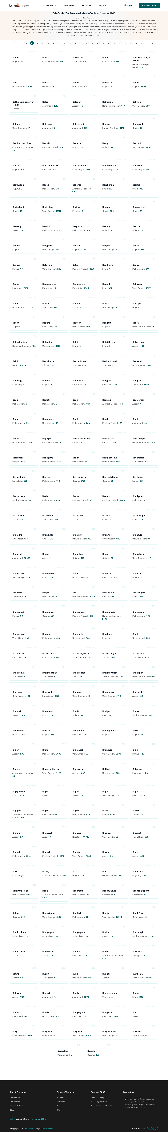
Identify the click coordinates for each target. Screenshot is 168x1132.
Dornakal (137, 951)
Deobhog (17, 380)
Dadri (15, 82)
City (58, 1110)
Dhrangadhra (109, 730)
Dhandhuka (78, 554)
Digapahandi (18, 791)
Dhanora (106, 573)
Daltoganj (47, 124)
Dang (105, 143)
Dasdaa (16, 245)
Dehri (75, 342)
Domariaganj (49, 912)
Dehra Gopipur (19, 342)
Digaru (45, 791)
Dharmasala (78, 672)
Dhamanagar (139, 515)
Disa (74, 871)
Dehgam (106, 322)
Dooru (105, 951)
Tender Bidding (97, 1098)
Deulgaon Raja (109, 457)
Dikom (135, 810)
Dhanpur (136, 573)
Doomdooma (48, 951)
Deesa (15, 322)
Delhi (15, 361)
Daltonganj (78, 124)
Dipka (15, 871)
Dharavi (46, 634)
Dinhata (76, 852)
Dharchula (77, 634)
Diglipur (16, 810)
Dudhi (75, 973)
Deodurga (77, 380)
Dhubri (15, 749)
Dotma (15, 973)
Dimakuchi (47, 832)
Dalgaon (76, 101)
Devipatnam (18, 496)
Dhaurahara (108, 692)
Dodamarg (77, 890)
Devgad (46, 476)
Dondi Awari (138, 912)
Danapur (76, 143)
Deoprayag (48, 419)
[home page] (18, 5)
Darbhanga (108, 184)
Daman (106, 124)
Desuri (75, 457)
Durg (14, 1031)
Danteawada (109, 165)
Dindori (16, 852)
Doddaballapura (140, 890)
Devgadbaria (79, 476)
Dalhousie (107, 101)
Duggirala (137, 973)
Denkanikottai (109, 361)
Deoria (15, 438)
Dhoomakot (18, 730)
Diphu (135, 852)
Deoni (15, 419)
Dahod (135, 82)
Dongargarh (78, 932)
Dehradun (47, 342)
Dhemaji (16, 711)
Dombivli (76, 912)
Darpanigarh (138, 207)
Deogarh (106, 380)
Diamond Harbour (51, 769)
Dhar (74, 592)
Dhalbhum (47, 515)
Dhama (106, 515)
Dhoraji (46, 730)
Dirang (45, 871)
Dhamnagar (48, 534)
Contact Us (15, 1098)
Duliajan (16, 993)
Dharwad (47, 692)
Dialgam (16, 769)
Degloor (76, 322)
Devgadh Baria (110, 476)
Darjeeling (47, 207)
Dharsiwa (17, 692)
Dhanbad (17, 554)
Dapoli (45, 184)
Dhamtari (107, 534)
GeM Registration (99, 1102)
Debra (105, 303)
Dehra (135, 322)
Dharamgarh (138, 592)
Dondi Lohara (19, 932)
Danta (15, 165)
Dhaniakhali (18, 573)
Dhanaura (137, 534)
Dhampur (77, 534)
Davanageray (49, 284)
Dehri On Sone (109, 342)
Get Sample (147, 5)
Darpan (106, 207)
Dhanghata (138, 554)
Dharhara (107, 634)
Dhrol (135, 730)
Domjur (106, 912)
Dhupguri (107, 749)
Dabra (45, 57)
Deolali (46, 399)
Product (60, 1098)
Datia (75, 264)
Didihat (106, 769)
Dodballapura (109, 890)
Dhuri (135, 749)
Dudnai (106, 973)
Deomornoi (138, 399)
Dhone (135, 711)
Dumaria (46, 993)
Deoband (137, 361)
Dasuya (16, 264)
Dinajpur (106, 832)
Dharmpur (137, 672)
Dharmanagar (109, 653)
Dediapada (138, 303)
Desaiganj (47, 457)
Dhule (45, 749)
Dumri (15, 1012)
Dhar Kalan (108, 592)
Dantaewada (79, 165)
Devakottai (138, 457)
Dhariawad (18, 653)
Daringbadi (18, 207)
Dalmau (16, 124)
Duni (134, 1012)
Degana (46, 322)
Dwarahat (62, 1050)
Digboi (75, 791)
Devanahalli (18, 476)
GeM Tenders (87, 5)
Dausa (15, 284)
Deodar (46, 380)
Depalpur (47, 438)
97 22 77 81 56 (39, 1118)
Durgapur (47, 1031)
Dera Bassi (108, 438)
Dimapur (76, 832)
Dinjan (105, 852)
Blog (12, 1110)
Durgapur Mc (109, 1031)
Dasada (106, 226)
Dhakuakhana (19, 515)
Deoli (75, 399)
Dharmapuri (138, 653)
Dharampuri (78, 611)
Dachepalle (78, 57)
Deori (75, 419)
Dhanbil (46, 554)
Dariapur (136, 184)
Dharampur (48, 611)
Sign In (130, 5)
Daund (135, 264)
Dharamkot (18, 611)
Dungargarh (78, 1012)
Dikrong (16, 832)
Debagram (137, 284)
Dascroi (136, 226)
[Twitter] (152, 1128)
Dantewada (138, 165)
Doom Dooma (19, 951)
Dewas (106, 496)
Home (76, 18)
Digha (105, 791)
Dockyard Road (20, 890)
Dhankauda (48, 573)
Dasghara (47, 245)
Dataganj (47, 264)
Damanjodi (137, 124)
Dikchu (105, 810)
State (59, 1106)
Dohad (15, 912)
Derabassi (17, 457)
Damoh (46, 143)
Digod (45, 810)
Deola (15, 399)
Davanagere (78, 284)
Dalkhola (136, 101)
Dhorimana (78, 730)
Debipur (46, 303)
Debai (15, 303)
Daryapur (77, 226)
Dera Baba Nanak (81, 438)
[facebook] (148, 1128)
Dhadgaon (137, 496)
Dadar (105, 57)
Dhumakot (77, 749)
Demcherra (48, 361)
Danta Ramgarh (50, 165)
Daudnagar (108, 264)
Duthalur (136, 1031)
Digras (75, 810)
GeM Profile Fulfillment (101, 1106)
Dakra (45, 101)
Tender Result (69, 5)
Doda (45, 890)
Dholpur (106, 711)
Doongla (76, 951)
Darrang (16, 226)
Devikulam (137, 476)
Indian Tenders (49, 5)
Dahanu (76, 82)
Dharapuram (18, 634)
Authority (61, 1102)
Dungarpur (107, 1012)
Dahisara (107, 82)
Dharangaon (138, 611)
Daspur (106, 245)
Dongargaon (48, 932)
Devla (45, 496)
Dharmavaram (109, 672)
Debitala (76, 303)
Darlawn (76, 207)
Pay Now (103, 5)
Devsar (76, 496)
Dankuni (136, 143)
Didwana (137, 769)
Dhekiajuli (137, 692)
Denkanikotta (79, 361)
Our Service (15, 1102)
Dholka (76, 711)
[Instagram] (156, 1128)
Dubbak (46, 973)
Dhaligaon (77, 515)
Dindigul (136, 832)
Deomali (106, 399)
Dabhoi (16, 57)
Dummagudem (109, 993)
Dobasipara (138, 871)
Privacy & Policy (17, 1106)
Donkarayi (137, 932)
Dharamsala (108, 611)
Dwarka (91, 1050)
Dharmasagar (49, 672)
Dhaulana (77, 692)
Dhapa (45, 592)
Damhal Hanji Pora (21, 143)
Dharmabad (48, 653)
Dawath (106, 284)
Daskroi (76, 245)
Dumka (76, 993)
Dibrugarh (77, 769)
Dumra (135, 993)
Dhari (135, 634)
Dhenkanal (47, 711)
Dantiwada (18, 184)
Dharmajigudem (80, 653)
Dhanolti (76, 573)
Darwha (46, 226)
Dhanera (106, 554)
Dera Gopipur (139, 438)
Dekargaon (138, 342)
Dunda (45, 1012)
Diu (104, 871)
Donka (105, 932)
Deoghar (136, 380)
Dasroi (135, 245)
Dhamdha (17, 534)
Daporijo (76, 184)
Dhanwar (17, 592)
